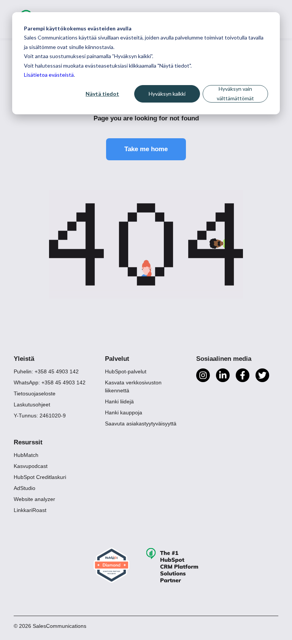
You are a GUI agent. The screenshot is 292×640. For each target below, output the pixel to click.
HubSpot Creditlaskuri (40, 477)
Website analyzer (34, 499)
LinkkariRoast (30, 510)
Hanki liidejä (119, 401)
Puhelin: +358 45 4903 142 (46, 371)
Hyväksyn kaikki (167, 93)
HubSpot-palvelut (125, 371)
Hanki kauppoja (123, 412)
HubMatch (26, 455)
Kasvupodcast (31, 466)
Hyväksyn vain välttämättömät (235, 93)
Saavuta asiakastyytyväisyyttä (140, 423)
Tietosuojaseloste (35, 393)
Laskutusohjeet (32, 404)
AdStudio (24, 488)
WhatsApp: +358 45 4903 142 (50, 382)
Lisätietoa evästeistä (49, 74)
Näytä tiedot (102, 93)
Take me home (146, 149)
